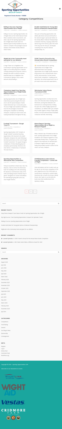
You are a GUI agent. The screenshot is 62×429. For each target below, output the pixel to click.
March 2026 (4, 276)
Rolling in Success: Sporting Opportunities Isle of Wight (13, 27)
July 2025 (3, 294)
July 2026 (3, 265)
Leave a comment (22, 30)
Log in (2, 348)
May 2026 (3, 271)
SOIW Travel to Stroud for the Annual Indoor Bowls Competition (46, 59)
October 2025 (4, 288)
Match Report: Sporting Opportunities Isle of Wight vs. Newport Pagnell (45, 125)
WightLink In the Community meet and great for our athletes (15, 59)
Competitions (14, 30)
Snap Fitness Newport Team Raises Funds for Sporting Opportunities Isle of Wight (22, 213)
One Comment (53, 62)
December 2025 (5, 282)
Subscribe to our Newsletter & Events (11, 368)
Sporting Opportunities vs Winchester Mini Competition (13, 159)
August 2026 (4, 262)
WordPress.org (5, 355)
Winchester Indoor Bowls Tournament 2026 (43, 91)
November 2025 (5, 285)
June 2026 (3, 268)
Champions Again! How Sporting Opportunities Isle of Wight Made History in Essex (15, 92)
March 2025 (4, 303)
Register (3, 346)
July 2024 (3, 311)
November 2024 (5, 308)
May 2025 (3, 300)
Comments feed (5, 353)
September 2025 (5, 291)
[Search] (58, 203)
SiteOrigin (44, 428)
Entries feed (4, 351)
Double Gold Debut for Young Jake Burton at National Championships (46, 27)
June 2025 (3, 297)
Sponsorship (4, 333)
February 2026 (5, 279)
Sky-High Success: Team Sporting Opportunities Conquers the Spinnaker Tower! (22, 217)
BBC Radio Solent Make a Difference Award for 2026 (28, 242)
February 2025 (5, 306)
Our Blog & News (5, 330)
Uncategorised (5, 336)
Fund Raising (4, 324)
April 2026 (3, 273)
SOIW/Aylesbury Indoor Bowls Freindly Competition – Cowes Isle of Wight (46, 160)
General (3, 327)
